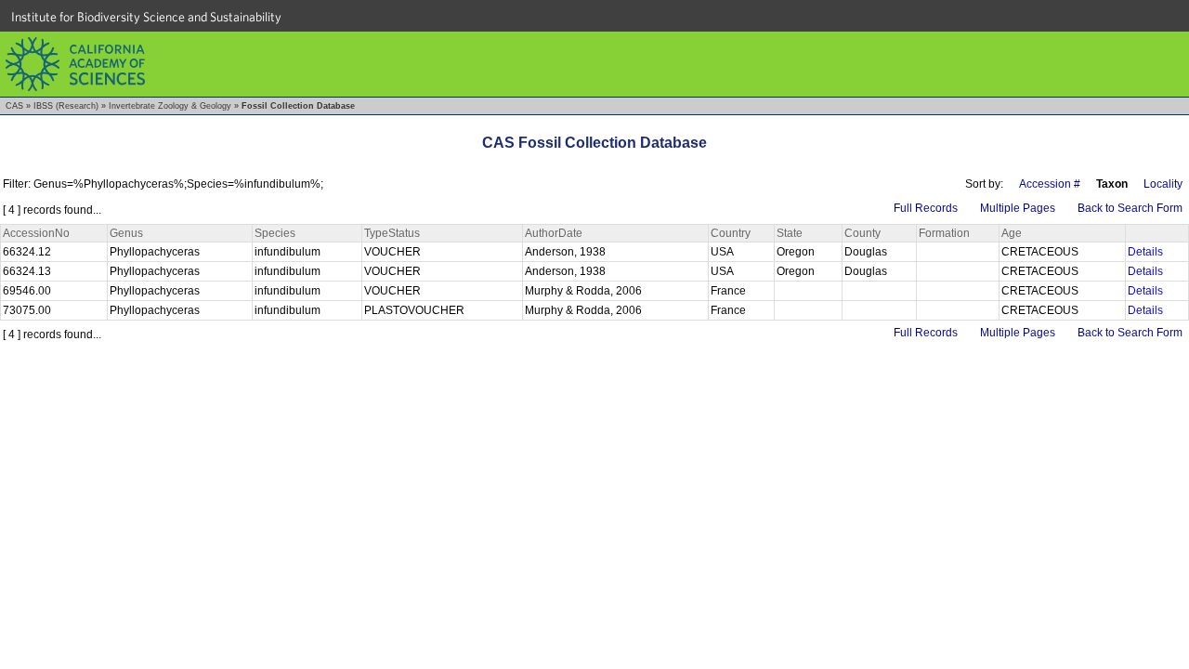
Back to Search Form (1130, 208)
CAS (14, 106)
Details (1145, 251)
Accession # (1049, 183)
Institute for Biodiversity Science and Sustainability (146, 16)
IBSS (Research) (65, 106)
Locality (1162, 183)
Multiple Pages (1017, 208)
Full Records (926, 208)
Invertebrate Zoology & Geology (170, 106)
